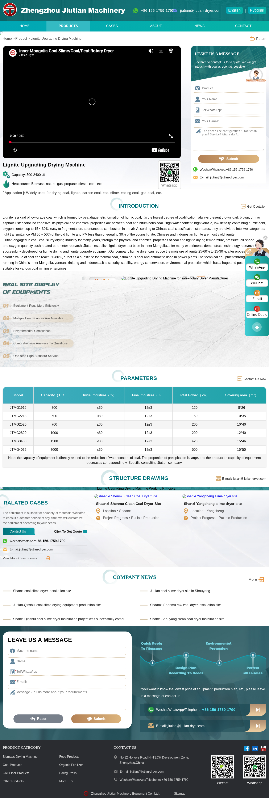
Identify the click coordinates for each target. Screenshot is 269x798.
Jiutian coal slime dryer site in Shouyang (180, 591)
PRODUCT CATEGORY (22, 748)
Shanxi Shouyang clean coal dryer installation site (187, 619)
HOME (25, 26)
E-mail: (142, 771)
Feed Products (69, 756)
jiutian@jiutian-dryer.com (201, 10)
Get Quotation (256, 206)
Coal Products (12, 765)
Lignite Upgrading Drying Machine (56, 38)
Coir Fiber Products (16, 773)
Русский (257, 10)
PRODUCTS (68, 26)
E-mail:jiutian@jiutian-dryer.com (31, 549)
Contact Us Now (255, 379)
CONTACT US (124, 748)
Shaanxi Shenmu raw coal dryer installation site (185, 605)
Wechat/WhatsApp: (37, 541)
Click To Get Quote (68, 531)
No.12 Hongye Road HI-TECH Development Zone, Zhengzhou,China (154, 760)
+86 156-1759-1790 (157, 10)
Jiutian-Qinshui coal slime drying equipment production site (57, 605)
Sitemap (179, 793)
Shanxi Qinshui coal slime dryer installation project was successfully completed (71, 619)
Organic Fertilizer (71, 765)
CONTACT (243, 26)
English (234, 10)
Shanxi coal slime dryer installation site (42, 591)
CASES (112, 26)
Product (21, 38)
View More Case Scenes (20, 558)
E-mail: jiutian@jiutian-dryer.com (222, 177)
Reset (41, 719)
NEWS (199, 26)
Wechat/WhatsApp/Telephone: (195, 710)
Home (7, 38)
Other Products (13, 781)
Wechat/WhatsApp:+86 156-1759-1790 (226, 169)
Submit (232, 159)
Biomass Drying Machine (20, 756)
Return (261, 39)
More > (66, 781)
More (252, 579)
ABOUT (156, 26)
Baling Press (68, 773)
